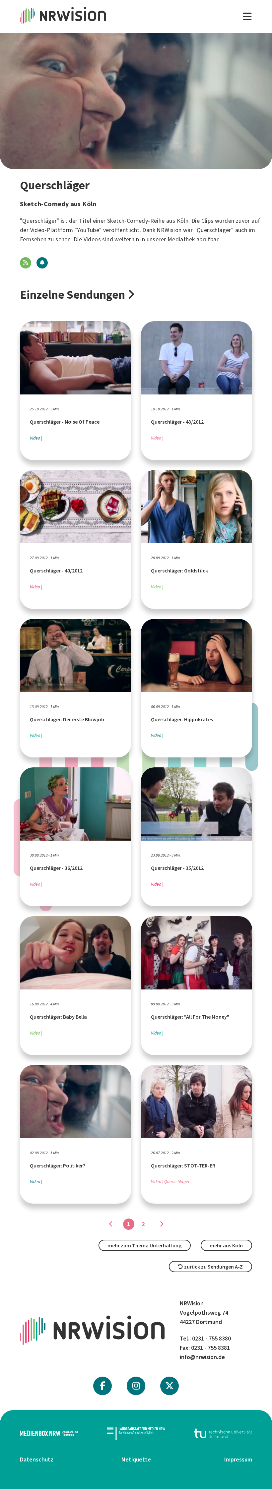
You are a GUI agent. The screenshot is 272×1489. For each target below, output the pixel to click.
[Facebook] (102, 1386)
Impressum (238, 1459)
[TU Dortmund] (223, 1433)
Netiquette (136, 1459)
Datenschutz (36, 1459)
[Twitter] (169, 1386)
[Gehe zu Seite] (161, 1224)
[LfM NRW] (136, 1433)
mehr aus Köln (226, 1245)
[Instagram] (136, 1386)
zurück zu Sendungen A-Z (213, 1266)
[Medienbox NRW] (49, 1433)
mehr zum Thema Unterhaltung (144, 1245)
